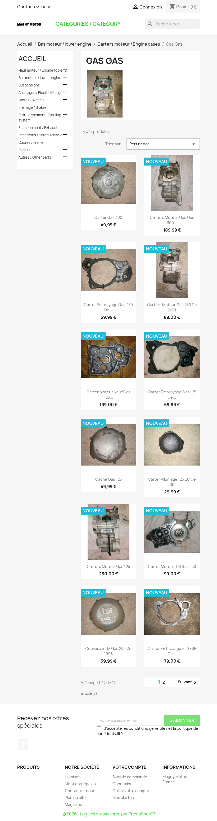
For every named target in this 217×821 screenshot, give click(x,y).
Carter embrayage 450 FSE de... (172, 651)
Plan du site (75, 797)
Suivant (188, 682)
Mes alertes (123, 797)
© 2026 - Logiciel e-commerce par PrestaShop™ (108, 814)
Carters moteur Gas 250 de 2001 (172, 307)
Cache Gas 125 (108, 479)
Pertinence (163, 144)
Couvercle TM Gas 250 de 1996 (108, 651)
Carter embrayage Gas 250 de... (108, 307)
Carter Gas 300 (108, 217)
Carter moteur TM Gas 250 (172, 566)
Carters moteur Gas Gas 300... (172, 220)
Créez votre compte (130, 790)
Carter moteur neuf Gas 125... (108, 394)
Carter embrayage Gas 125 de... (172, 394)
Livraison (73, 776)
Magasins (73, 804)
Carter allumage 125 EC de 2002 (172, 482)
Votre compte (129, 767)
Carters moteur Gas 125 (108, 566)
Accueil (32, 58)
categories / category (88, 23)
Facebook (23, 744)
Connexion (122, 783)
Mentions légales (80, 783)
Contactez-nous (34, 7)
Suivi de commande (129, 776)
